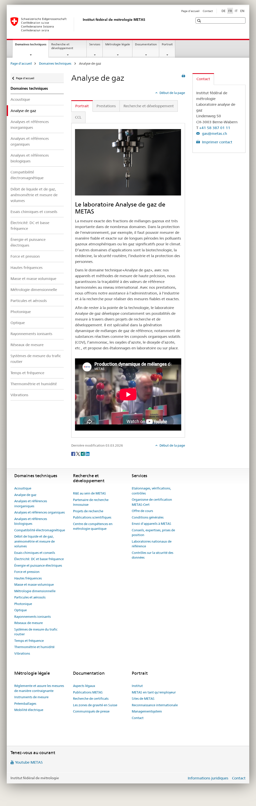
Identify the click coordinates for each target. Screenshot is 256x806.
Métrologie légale (117, 44)
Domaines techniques (31, 46)
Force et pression (25, 256)
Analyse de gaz (25, 495)
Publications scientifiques (92, 517)
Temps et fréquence (27, 372)
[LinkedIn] (88, 454)
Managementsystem (147, 711)
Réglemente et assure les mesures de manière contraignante (39, 688)
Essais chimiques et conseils (33, 211)
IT (236, 11)
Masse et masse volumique (33, 278)
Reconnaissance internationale (155, 705)
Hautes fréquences (26, 267)
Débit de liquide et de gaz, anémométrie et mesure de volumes (34, 195)
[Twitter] (78, 454)
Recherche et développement (62, 46)
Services (94, 44)
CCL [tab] (78, 117)
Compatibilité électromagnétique (27, 175)
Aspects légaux (84, 686)
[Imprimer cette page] (183, 76)
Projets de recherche (88, 511)
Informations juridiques (208, 778)
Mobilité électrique (28, 710)
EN (242, 11)
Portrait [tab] (82, 106)
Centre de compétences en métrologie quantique (92, 526)
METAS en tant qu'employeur (154, 692)
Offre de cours (142, 511)
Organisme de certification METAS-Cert (152, 502)
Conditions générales (148, 517)
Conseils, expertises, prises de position (153, 532)
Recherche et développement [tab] (149, 106)
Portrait (167, 44)
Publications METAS (88, 692)
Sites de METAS (143, 698)
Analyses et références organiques (29, 141)
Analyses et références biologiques (29, 158)
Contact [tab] (203, 78)
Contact (208, 11)
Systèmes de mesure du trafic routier (35, 358)
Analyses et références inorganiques (29, 124)
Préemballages (25, 703)
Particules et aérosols (28, 300)
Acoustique (20, 99)
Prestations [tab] (106, 106)
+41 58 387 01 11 (214, 127)
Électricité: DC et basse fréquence (29, 225)
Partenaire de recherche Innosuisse (90, 502)
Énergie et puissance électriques (28, 242)
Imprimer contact (216, 142)
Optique (17, 322)
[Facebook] (73, 454)
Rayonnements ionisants (31, 333)
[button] (199, 21)
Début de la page (172, 93)
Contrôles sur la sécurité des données (152, 555)
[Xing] (83, 454)
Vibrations (19, 394)
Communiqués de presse (91, 711)
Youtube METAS (29, 762)
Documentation (146, 44)
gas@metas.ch (214, 133)
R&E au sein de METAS (89, 493)
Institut (137, 686)
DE (224, 11)
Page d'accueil (190, 11)
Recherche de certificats (90, 698)
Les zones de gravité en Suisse (95, 705)
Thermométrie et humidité (33, 383)
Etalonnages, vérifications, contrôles (151, 490)
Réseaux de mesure (27, 344)
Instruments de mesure (31, 697)
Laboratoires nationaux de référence (152, 543)
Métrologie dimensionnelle (33, 289)
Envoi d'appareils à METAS (151, 524)
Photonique (20, 311)
